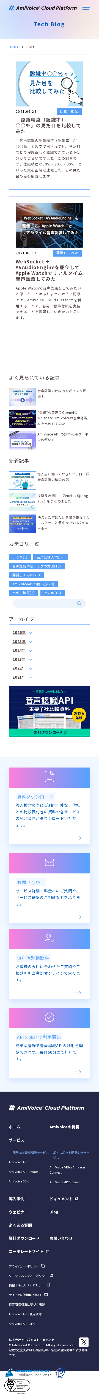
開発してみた (67, 252)
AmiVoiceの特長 (64, 1126)
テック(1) (20, 557)
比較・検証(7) (23, 592)
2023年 (19, 659)
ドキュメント (61, 1198)
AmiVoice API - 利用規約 (25, 1314)
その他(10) (52, 592)
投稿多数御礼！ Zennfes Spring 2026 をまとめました (62, 498)
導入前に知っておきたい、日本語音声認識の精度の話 (63, 476)
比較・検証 (69, 111)
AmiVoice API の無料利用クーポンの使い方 (63, 437)
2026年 (19, 632)
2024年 (19, 650)
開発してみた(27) (26, 574)
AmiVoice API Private (23, 1171)
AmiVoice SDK (19, 1181)
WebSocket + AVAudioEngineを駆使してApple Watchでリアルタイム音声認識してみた (49, 270)
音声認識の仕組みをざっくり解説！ (61, 393)
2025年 (19, 641)
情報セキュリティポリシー (27, 1285)
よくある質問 (20, 1225)
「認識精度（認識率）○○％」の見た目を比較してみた (48, 125)
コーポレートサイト (26, 1251)
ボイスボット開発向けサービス (71, 1155)
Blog (54, 1212)
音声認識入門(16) (51, 557)
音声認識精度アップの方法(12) (36, 566)
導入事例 (16, 1198)
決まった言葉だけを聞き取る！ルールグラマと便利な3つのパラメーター (63, 523)
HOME (14, 46)
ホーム (14, 1126)
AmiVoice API (18, 1162)
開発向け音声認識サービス (31, 1152)
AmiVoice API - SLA (22, 1323)
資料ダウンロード (24, 1238)
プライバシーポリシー (24, 1266)
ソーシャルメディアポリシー (28, 1276)
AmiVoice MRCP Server (65, 1182)
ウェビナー (18, 1212)
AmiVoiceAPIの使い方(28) (33, 583)
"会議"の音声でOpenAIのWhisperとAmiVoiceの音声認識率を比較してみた (62, 418)
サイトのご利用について (25, 1294)
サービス (16, 1140)
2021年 (19, 677)
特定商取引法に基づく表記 (27, 1304)
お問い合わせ (61, 1238)
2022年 (19, 668)
